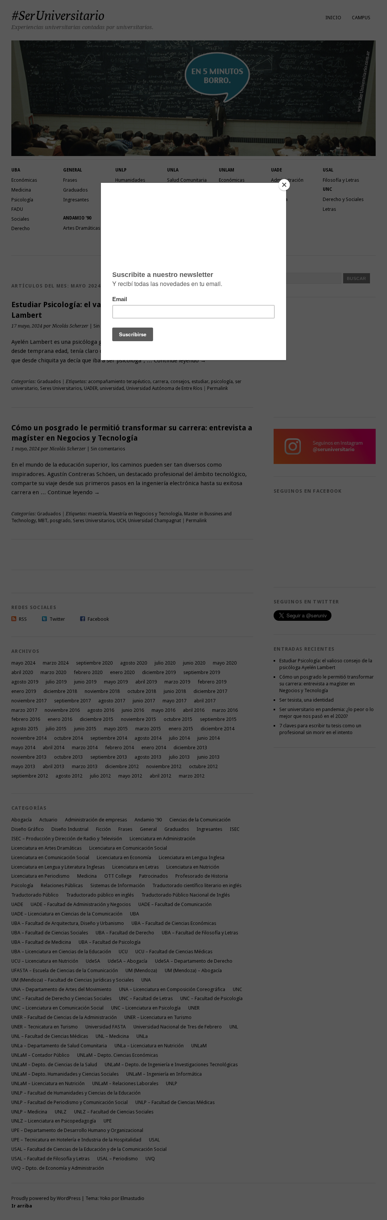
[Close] (284, 184)
